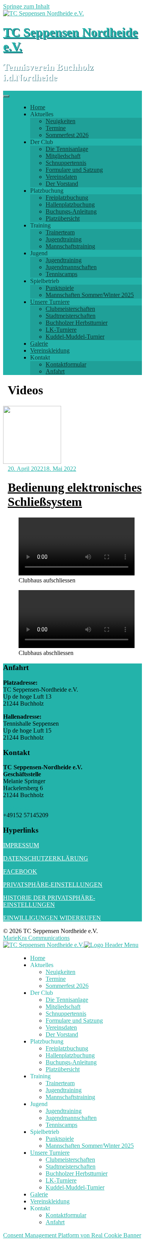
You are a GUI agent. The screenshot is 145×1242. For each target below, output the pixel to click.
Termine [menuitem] (56, 979)
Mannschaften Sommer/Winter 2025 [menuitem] (90, 1145)
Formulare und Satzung (74, 169)
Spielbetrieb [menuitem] (44, 1131)
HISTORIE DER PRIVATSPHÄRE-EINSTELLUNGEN (49, 901)
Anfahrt (55, 371)
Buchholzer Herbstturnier (76, 322)
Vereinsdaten (61, 176)
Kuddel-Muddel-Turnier (75, 336)
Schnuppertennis (66, 162)
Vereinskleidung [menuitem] (50, 1201)
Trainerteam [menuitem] (60, 1083)
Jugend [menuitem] (39, 1104)
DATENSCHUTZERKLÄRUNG (45, 858)
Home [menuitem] (37, 958)
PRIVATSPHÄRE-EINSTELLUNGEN (52, 884)
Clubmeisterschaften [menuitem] (70, 1159)
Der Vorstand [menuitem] (62, 1034)
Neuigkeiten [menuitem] (60, 972)
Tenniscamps (61, 274)
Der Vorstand (62, 183)
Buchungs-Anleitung (71, 211)
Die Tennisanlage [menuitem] (67, 999)
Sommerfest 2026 (67, 135)
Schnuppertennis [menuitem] (66, 1013)
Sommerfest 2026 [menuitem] (67, 985)
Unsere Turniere (50, 302)
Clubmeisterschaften (70, 308)
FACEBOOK (20, 871)
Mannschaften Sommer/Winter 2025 (90, 295)
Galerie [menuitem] (39, 1194)
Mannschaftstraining (70, 246)
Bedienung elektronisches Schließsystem (75, 494)
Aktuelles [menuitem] (41, 965)
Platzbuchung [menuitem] (46, 1041)
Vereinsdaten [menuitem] (61, 1027)
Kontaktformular (66, 364)
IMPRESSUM (21, 845)
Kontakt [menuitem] (40, 1208)
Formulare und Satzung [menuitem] (74, 1020)
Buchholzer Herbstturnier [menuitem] (76, 1173)
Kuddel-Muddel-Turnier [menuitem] (75, 1187)
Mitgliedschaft (63, 156)
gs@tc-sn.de (18, 808)
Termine (56, 128)
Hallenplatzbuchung (70, 204)
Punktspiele (60, 288)
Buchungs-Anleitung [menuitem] (71, 1062)
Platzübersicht (63, 218)
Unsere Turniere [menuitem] (50, 1152)
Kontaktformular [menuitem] (66, 1215)
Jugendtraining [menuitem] (64, 1090)
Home (37, 107)
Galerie (39, 343)
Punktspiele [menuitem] (60, 1138)
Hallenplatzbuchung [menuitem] (70, 1055)
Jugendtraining (64, 239)
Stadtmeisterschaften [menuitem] (71, 1166)
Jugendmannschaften (71, 267)
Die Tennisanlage (67, 149)
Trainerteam (60, 232)
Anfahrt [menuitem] (55, 1222)
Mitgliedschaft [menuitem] (63, 1006)
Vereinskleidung (50, 350)
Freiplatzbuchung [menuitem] (67, 1048)
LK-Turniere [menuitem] (61, 1180)
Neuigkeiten (60, 121)
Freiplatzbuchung (67, 197)
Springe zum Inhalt (26, 6)
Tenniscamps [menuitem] (61, 1125)
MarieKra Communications (36, 938)
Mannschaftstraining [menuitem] (70, 1097)
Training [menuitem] (40, 1076)
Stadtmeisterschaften (71, 315)
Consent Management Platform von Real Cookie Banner (72, 1235)
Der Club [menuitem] (41, 992)
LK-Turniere (61, 329)
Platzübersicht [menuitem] (63, 1069)
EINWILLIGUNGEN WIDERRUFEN (52, 918)
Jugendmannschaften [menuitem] (71, 1118)
